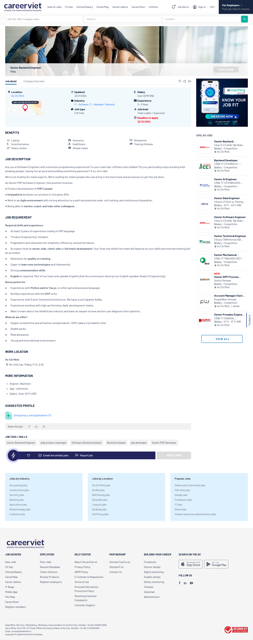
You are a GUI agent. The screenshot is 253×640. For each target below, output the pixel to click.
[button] (179, 81)
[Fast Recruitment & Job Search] (23, 6)
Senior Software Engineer (230, 217)
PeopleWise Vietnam (225, 299)
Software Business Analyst (87, 442)
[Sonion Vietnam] (204, 279)
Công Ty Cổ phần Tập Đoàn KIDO (228, 145)
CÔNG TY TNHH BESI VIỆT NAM (227, 258)
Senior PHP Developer (164, 442)
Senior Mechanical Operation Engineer (226, 254)
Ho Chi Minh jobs (101, 485)
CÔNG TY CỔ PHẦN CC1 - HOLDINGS (227, 164)
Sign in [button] (202, 6)
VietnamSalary (84, 6)
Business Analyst (116, 442)
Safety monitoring (154, 581)
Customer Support (85, 605)
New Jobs (10, 561)
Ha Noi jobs (98, 490)
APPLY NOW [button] (226, 69)
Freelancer (150, 561)
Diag (13, 71)
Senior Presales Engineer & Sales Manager (229, 314)
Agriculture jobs (18, 504)
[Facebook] (179, 583)
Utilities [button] (153, 6)
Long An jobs (99, 504)
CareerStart (138, 6)
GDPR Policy (81, 571)
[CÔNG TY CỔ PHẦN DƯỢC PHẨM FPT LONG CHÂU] (204, 185)
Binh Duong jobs (101, 494)
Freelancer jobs (183, 499)
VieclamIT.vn (116, 566)
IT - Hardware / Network (102, 104)
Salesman (149, 591)
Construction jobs (19, 490)
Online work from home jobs (190, 485)
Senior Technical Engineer (230, 235)
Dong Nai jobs (99, 499)
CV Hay (69, 6)
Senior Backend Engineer (21, 442)
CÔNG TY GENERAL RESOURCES (224, 318)
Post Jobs (45, 561)
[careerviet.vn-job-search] (191, 564)
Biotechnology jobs (19, 509)
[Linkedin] (185, 583)
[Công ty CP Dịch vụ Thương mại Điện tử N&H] (204, 204)
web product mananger (53, 442)
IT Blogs (9, 586)
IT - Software (81, 104)
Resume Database (50, 566)
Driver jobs (180, 509)
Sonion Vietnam (222, 280)
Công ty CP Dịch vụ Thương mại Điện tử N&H (228, 202)
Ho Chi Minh (17, 95)
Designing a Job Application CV (32, 415)
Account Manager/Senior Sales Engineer (229, 295)
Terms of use (82, 581)
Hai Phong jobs (100, 514)
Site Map (10, 596)
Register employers (51, 581)
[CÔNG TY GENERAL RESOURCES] (204, 320)
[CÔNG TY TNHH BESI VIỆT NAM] (204, 260)
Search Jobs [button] (54, 6)
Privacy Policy (82, 566)
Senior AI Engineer (225, 179)
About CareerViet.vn (86, 561)
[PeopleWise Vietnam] (204, 301)
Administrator (152, 596)
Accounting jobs (18, 485)
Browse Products (49, 576)
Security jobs (16, 494)
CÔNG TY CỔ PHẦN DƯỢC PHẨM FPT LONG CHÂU (227, 183)
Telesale (148, 586)
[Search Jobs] (244, 19)
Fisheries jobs (17, 514)
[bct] (235, 629)
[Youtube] (191, 583)
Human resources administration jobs (195, 514)
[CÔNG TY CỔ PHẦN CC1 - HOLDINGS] (204, 166)
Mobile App (11, 591)
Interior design (152, 566)
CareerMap (102, 6)
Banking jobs (16, 499)
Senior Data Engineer (227, 198)
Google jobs (181, 494)
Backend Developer (226, 160)
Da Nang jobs (99, 509)
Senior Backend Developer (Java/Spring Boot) (228, 141)
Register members (15, 606)
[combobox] (44, 19)
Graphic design (152, 576)
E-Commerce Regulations (89, 576)
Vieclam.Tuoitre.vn (119, 561)
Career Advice (120, 6)
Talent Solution (48, 571)
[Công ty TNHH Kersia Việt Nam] (204, 241)
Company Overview (33, 81)
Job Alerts (183, 6)
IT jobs (178, 504)
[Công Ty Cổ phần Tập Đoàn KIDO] (204, 147)
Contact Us (115, 571)
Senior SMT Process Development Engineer (228, 276)
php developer (139, 442)
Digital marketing (154, 571)
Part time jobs (182, 490)
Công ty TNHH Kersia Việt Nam (227, 239)
